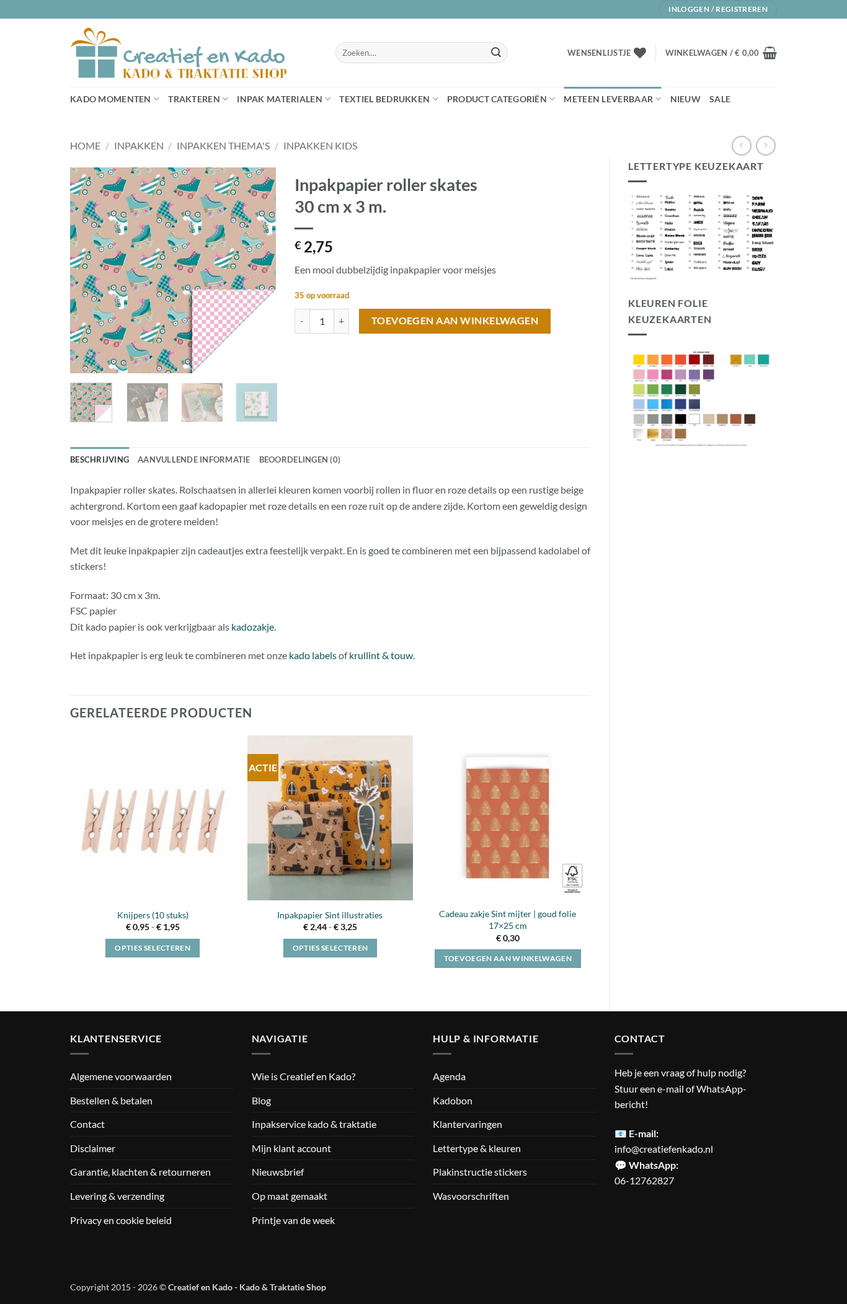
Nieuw (685, 99)
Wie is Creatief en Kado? (303, 1076)
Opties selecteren (152, 948)
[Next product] (741, 145)
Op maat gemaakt (289, 1196)
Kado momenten (110, 99)
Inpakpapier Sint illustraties (330, 915)
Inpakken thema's (223, 145)
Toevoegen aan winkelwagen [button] (508, 958)
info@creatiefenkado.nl (663, 1149)
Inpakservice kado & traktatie (314, 1124)
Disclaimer (92, 1148)
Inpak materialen (279, 99)
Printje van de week (293, 1220)
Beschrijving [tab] (99, 459)
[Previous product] (765, 145)
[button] (721, 52)
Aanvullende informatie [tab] (194, 459)
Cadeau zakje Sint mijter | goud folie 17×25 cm (507, 919)
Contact (87, 1124)
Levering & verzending (117, 1196)
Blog (261, 1100)
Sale (719, 99)
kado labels (313, 655)
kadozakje (252, 626)
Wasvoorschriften (471, 1196)
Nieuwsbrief (278, 1172)
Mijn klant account (291, 1148)
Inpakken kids (320, 145)
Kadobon (452, 1100)
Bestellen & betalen (111, 1100)
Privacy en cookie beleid (121, 1220)
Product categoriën (497, 99)
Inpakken (139, 145)
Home (85, 145)
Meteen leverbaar (608, 99)
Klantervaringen (467, 1124)
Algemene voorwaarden (121, 1076)
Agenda (449, 1076)
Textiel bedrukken (384, 99)
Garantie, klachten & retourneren (140, 1172)
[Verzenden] (496, 52)
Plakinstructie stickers (480, 1172)
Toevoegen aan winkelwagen (455, 320)
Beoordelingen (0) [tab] (299, 459)
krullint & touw (381, 655)
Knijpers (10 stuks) (152, 915)
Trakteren (194, 99)
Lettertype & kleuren (477, 1148)
